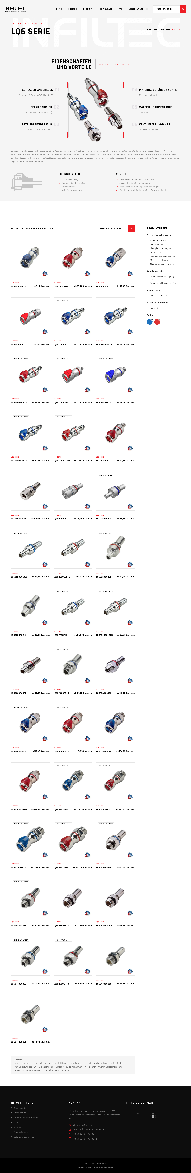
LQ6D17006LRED (19, 402)
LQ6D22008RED (19, 693)
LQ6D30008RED (19, 809)
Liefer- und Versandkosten (26, 1117)
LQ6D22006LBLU (19, 576)
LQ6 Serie (15, 283)
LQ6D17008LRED (62, 460)
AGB (16, 1122)
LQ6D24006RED (104, 693)
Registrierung (19, 1112)
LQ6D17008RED (103, 460)
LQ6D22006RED (103, 576)
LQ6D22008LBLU (62, 635)
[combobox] (115, 228)
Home (149, 29)
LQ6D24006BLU (61, 693)
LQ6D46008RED (104, 925)
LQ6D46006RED (19, 925)
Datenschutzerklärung (24, 1136)
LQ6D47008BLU (103, 983)
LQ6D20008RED (61, 518)
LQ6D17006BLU (61, 344)
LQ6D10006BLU (18, 286)
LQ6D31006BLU (61, 809)
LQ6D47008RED (19, 1041)
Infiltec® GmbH (102, 1163)
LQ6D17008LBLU (19, 460)
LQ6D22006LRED (62, 576)
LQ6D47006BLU (18, 983)
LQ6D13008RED (18, 344)
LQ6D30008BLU (104, 751)
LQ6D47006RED (61, 983)
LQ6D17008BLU (103, 402)
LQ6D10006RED (61, 286)
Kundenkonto (19, 1107)
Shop (162, 29)
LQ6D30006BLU (18, 751)
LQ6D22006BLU (103, 518)
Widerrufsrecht (21, 1131)
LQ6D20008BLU (19, 518)
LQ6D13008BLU (103, 286)
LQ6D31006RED (103, 809)
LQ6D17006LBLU (104, 344)
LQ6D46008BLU (61, 925)
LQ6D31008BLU (18, 867)
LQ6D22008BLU (18, 635)
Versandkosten (108, 1167)
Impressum (19, 1127)
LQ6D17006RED (61, 402)
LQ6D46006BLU (103, 867)
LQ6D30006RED (61, 751)
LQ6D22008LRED (104, 635)
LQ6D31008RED (61, 867)
